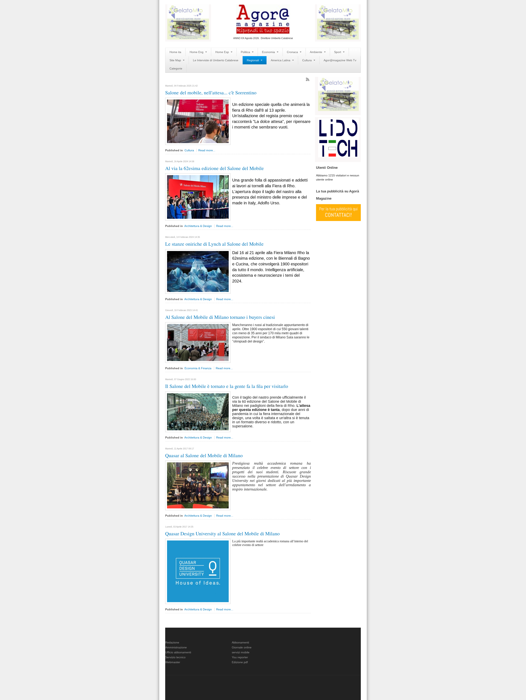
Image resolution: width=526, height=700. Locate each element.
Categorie (176, 68)
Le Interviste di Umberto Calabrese (215, 60)
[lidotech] (338, 137)
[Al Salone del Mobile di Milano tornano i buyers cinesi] (198, 342)
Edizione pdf (240, 662)
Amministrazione (176, 647)
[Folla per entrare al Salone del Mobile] (198, 411)
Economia (269, 52)
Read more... (206, 150)
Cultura (307, 60)
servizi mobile (240, 652)
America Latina (281, 60)
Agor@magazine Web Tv (340, 60)
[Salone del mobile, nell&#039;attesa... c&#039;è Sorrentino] (198, 121)
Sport (338, 52)
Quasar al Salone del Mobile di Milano (204, 455)
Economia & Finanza (198, 368)
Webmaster (172, 662)
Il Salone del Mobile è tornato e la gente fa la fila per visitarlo (226, 386)
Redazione (172, 642)
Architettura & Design (198, 226)
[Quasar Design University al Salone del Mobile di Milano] (198, 571)
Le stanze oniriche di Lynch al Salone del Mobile (214, 244)
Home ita (175, 52)
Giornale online (241, 647)
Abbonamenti (240, 642)
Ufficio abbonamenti (178, 652)
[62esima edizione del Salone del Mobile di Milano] (198, 196)
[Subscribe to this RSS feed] (307, 79)
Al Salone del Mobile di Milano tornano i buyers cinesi (220, 317)
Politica (246, 52)
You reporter (240, 657)
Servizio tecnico (175, 657)
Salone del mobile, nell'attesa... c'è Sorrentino (210, 92)
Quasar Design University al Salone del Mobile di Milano (222, 533)
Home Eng (197, 52)
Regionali (253, 60)
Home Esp (222, 52)
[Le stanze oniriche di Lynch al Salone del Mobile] (198, 271)
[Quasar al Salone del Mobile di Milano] (198, 485)
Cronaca (293, 52)
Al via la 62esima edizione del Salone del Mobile (214, 168)
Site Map (176, 60)
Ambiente (316, 52)
